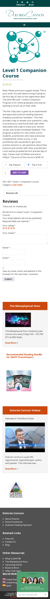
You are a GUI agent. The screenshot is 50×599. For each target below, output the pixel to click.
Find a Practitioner (14, 521)
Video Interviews (13, 570)
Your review (9, 233)
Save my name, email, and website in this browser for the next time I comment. (22, 273)
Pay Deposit (15, 164)
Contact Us (10, 541)
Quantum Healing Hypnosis (18, 525)
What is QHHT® (13, 558)
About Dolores (12, 518)
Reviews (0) (12, 193)
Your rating (9, 225)
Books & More (12, 567)
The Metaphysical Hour (16, 561)
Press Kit (20, 5)
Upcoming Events (13, 564)
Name (6, 247)
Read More (10, 342)
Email (6, 257)
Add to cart (19, 172)
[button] (25, 24)
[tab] (12, 193)
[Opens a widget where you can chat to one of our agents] (32, 584)
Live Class (17, 184)
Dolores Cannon (25, 14)
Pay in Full (37, 164)
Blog (31, 5)
